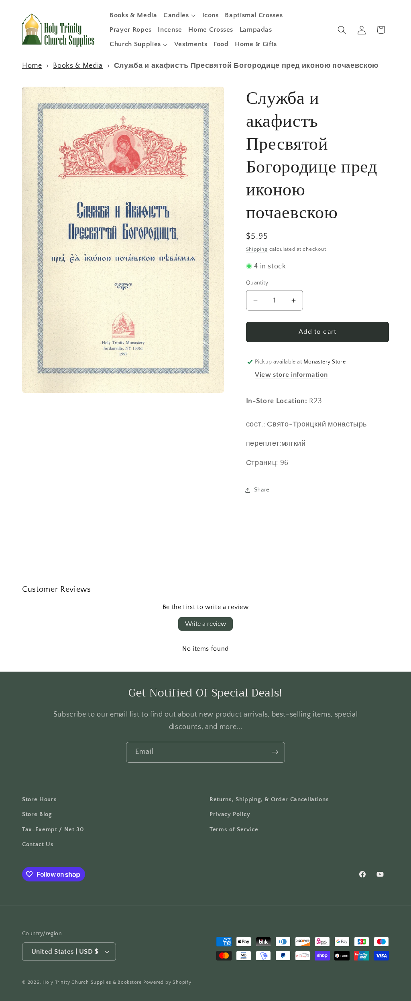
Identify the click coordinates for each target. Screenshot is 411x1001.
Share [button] (262, 489)
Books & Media (78, 66)
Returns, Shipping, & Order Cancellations (269, 799)
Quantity (257, 283)
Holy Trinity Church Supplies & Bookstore (92, 982)
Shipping (257, 249)
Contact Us (38, 844)
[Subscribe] (275, 752)
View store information (291, 374)
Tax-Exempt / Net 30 (53, 829)
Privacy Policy (230, 814)
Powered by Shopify (167, 982)
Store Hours (39, 799)
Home (32, 66)
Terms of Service (234, 829)
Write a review (205, 623)
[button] (179, 15)
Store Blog (37, 814)
